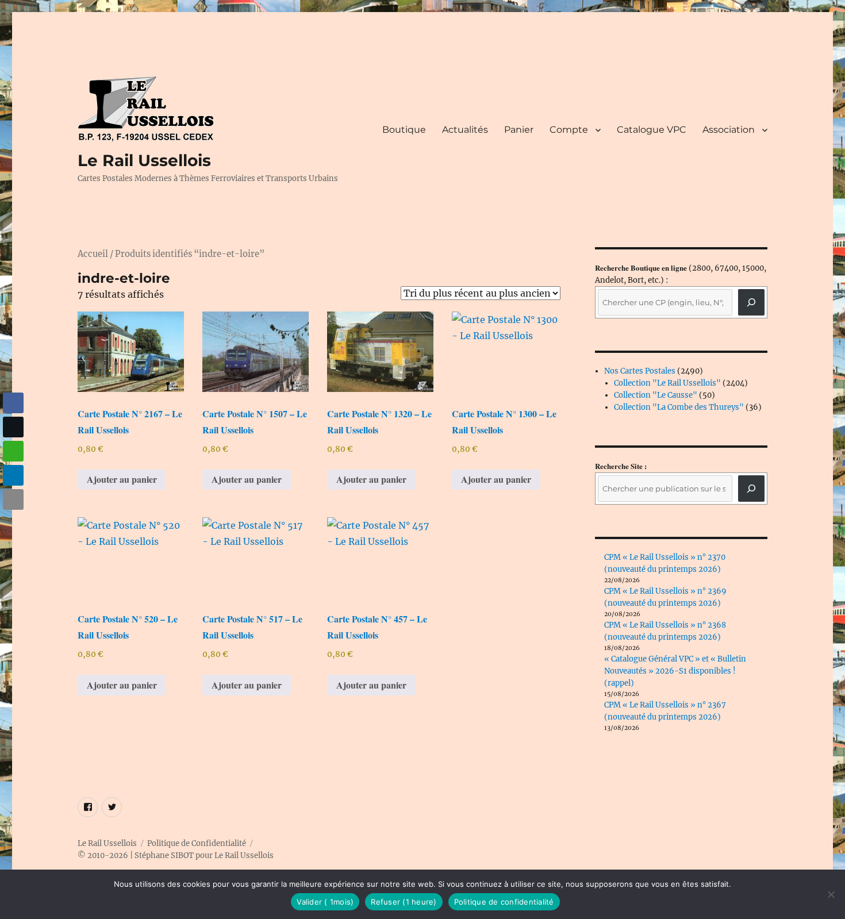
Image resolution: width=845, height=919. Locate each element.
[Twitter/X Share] (13, 427)
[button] (13, 522)
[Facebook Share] (13, 403)
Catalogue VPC (651, 129)
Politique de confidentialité (504, 901)
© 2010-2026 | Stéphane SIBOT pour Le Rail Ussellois (176, 855)
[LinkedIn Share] (13, 475)
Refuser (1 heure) (403, 901)
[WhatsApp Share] (13, 451)
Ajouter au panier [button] (122, 479)
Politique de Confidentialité (196, 843)
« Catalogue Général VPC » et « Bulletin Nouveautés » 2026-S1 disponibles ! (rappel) (675, 671)
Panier (518, 129)
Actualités (465, 129)
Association (728, 129)
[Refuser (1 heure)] (830, 894)
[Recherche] (751, 302)
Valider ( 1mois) (325, 901)
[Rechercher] (751, 488)
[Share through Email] (13, 499)
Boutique (404, 129)
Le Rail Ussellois (144, 160)
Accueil (93, 254)
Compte (569, 129)
